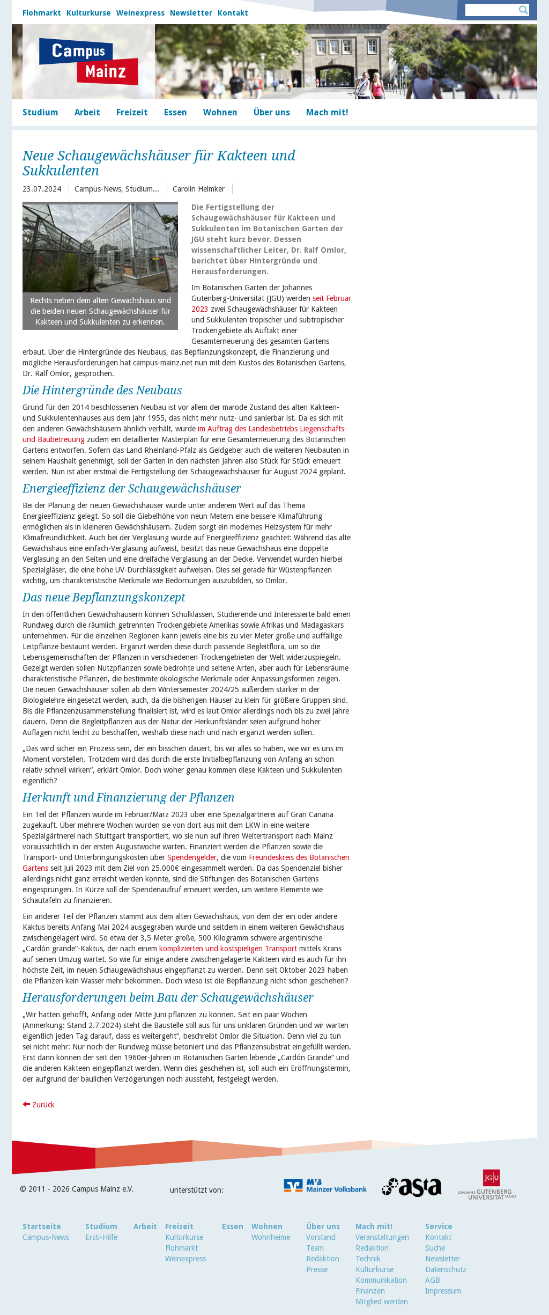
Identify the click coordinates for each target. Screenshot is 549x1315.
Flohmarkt (42, 13)
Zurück (42, 1104)
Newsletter (191, 13)
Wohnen (267, 1226)
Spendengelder (192, 857)
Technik (368, 1258)
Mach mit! (373, 1226)
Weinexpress (140, 13)
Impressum (443, 1291)
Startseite (42, 1226)
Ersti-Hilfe (101, 1237)
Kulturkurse (88, 13)
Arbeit (145, 1226)
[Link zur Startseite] (89, 61)
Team (315, 1248)
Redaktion (322, 1258)
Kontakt (233, 13)
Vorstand (321, 1237)
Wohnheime (270, 1237)
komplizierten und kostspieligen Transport (228, 948)
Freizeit (179, 1226)
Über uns (323, 1226)
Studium (101, 1226)
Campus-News (46, 1237)
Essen (232, 1226)
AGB (432, 1280)
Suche (435, 1248)
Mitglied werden (381, 1301)
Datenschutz (445, 1269)
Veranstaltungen (382, 1237)
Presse (317, 1269)
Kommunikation (381, 1280)
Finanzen (370, 1291)
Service (438, 1226)
